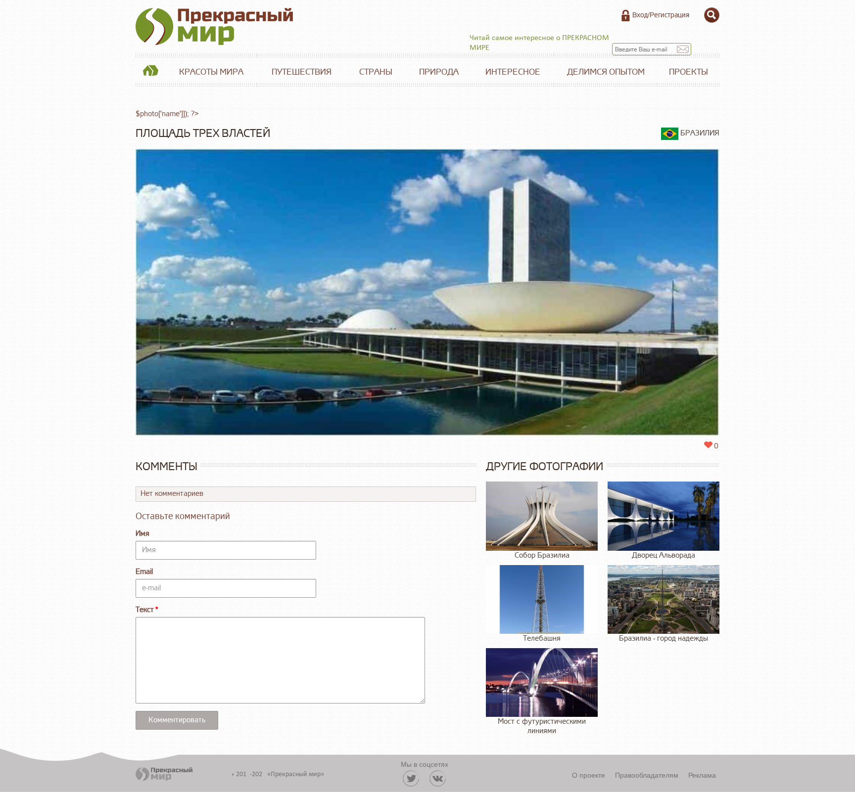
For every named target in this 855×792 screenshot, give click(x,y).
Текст (145, 610)
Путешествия (302, 72)
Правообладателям (646, 775)
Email (144, 571)
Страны (375, 72)
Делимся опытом (606, 72)
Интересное (512, 72)
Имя (142, 533)
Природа (439, 72)
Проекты (688, 72)
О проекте (588, 775)
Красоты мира (211, 72)
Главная (150, 72)
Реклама (702, 775)
